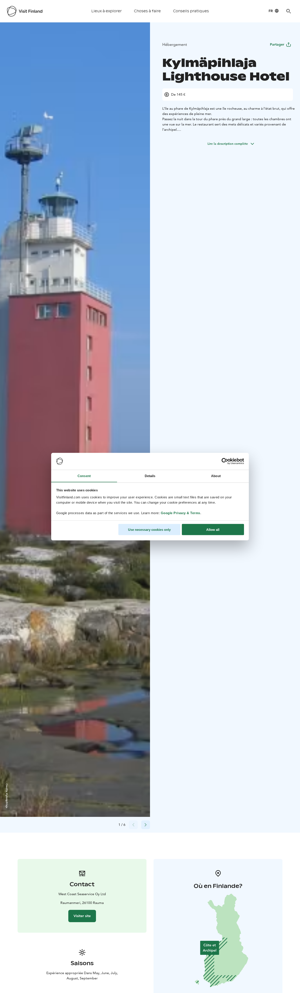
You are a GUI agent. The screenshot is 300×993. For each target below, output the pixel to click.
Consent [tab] (84, 476)
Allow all (212, 529)
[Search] (288, 11)
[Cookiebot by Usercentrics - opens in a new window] (225, 461)
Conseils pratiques (191, 11)
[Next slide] (145, 824)
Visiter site (82, 916)
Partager (277, 44)
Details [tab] (150, 476)
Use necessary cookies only (149, 529)
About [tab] (216, 476)
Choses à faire (147, 11)
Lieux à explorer (106, 11)
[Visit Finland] (24, 11)
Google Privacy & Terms (180, 513)
